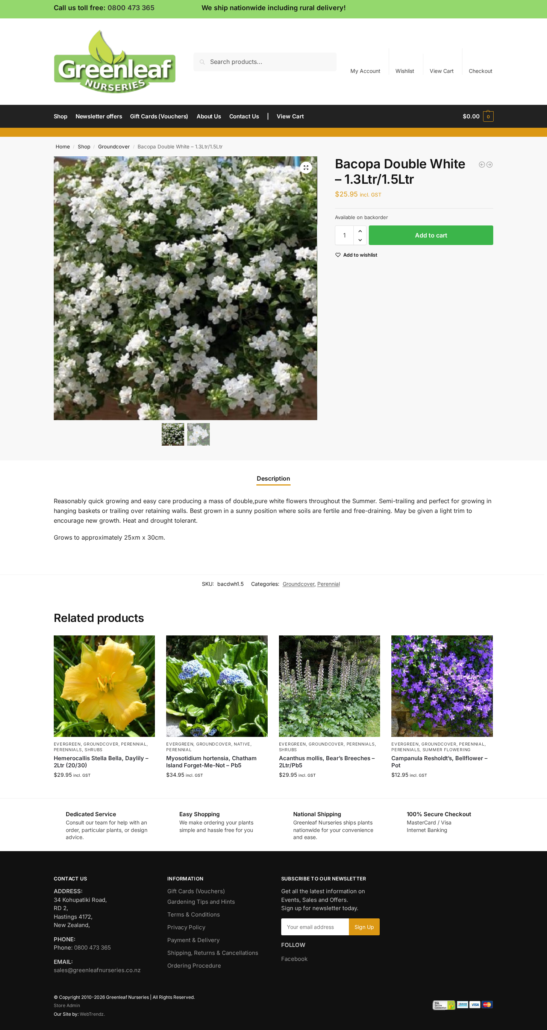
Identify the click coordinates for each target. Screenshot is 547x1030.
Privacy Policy (186, 927)
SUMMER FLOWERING (447, 749)
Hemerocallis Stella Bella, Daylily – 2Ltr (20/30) (101, 762)
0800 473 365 (131, 8)
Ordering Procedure (194, 965)
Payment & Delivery (193, 940)
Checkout (480, 71)
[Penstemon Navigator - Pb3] (489, 164)
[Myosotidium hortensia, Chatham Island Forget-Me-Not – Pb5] (217, 686)
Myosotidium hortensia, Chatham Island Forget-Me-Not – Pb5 (211, 762)
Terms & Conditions (193, 914)
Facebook (294, 958)
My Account (365, 71)
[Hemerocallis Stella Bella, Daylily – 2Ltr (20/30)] (104, 686)
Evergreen (67, 744)
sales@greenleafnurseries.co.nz (97, 970)
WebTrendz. (92, 1014)
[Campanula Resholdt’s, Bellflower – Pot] (442, 686)
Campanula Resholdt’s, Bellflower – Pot (439, 762)
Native (242, 744)
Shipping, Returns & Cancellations (212, 952)
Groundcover (114, 147)
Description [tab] (273, 478)
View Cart (442, 71)
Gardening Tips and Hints (201, 901)
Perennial (328, 584)
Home (63, 147)
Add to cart (431, 235)
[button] (478, 116)
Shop (84, 147)
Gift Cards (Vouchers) (196, 891)
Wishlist (404, 71)
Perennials (68, 749)
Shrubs (94, 749)
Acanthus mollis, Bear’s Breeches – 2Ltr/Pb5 (327, 762)
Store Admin (67, 1005)
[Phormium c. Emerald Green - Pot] (482, 164)
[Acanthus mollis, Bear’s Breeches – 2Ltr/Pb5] (329, 686)
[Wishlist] (143, 646)
